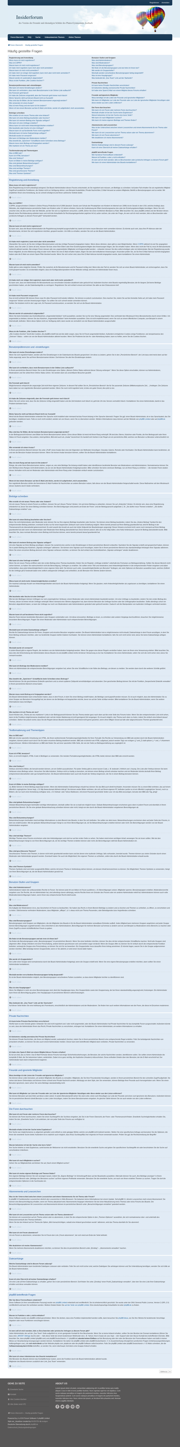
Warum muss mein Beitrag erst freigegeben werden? (29, 143)
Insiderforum (29, 17)
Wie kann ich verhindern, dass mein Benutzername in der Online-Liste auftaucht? (40, 90)
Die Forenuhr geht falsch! (18, 93)
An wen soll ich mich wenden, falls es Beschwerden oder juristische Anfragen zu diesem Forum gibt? (130, 160)
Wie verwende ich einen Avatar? (21, 103)
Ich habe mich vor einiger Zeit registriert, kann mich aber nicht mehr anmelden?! (39, 73)
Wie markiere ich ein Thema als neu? (23, 146)
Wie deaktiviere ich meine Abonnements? (107, 138)
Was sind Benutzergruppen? (102, 65)
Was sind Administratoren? (102, 60)
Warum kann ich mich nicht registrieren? (24, 65)
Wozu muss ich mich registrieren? (22, 60)
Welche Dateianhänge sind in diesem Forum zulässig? (112, 145)
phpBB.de (161, 419)
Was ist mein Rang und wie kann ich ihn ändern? (28, 106)
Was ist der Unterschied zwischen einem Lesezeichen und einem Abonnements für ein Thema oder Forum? (129, 129)
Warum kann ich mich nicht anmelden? (24, 70)
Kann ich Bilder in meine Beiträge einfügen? (26, 161)
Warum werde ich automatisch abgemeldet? (26, 78)
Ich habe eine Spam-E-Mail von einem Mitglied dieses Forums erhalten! (119, 90)
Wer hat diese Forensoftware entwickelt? (107, 155)
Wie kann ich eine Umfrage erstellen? (23, 123)
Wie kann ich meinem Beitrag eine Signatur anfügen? (29, 121)
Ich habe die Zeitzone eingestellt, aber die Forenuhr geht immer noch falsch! (38, 95)
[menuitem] (12, 1427)
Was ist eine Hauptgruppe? (102, 76)
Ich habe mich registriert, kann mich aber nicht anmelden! (31, 68)
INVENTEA (35, 1421)
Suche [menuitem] (37, 37)
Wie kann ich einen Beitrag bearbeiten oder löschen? (29, 118)
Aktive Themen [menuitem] (75, 37)
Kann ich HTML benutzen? (19, 156)
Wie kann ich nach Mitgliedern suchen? (107, 118)
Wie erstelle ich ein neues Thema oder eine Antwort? (29, 115)
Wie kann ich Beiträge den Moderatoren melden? (28, 138)
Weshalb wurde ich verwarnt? (20, 136)
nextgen (45, 1421)
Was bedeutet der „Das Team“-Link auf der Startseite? (112, 78)
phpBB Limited (144, 419)
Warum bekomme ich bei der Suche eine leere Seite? (112, 115)
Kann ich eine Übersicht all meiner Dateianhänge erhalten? (114, 148)
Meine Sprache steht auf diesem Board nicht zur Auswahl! (31, 98)
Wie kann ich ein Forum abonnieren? (106, 135)
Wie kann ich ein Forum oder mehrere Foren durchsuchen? (114, 110)
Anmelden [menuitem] (165, 3)
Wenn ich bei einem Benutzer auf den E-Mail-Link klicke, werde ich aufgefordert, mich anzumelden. (47, 108)
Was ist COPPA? (15, 63)
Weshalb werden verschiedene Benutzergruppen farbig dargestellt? (117, 73)
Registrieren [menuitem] (154, 3)
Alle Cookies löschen (18, 1399)
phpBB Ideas (123, 1318)
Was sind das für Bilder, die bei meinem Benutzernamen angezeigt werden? (38, 101)
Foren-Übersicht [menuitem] (17, 37)
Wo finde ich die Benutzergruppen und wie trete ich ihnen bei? (115, 68)
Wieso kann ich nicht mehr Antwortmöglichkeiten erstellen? (31, 126)
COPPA (141, 244)
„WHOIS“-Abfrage (24, 1336)
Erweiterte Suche (16, 1389)
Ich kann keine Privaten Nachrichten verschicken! (110, 85)
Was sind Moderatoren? (101, 63)
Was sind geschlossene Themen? (22, 171)
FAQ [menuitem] (29, 37)
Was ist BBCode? (15, 153)
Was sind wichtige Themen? (20, 168)
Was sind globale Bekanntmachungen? (24, 163)
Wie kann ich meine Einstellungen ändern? (25, 88)
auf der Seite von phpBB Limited (77, 1305)
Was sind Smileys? (16, 158)
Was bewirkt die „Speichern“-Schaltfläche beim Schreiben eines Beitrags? (37, 141)
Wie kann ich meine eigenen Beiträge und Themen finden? (114, 120)
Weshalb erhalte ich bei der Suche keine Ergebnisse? (112, 113)
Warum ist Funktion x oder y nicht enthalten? (108, 157)
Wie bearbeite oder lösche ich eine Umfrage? (26, 128)
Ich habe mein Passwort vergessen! (22, 76)
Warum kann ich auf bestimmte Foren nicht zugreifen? (29, 131)
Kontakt (13, 1394)
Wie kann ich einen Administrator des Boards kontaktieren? (114, 162)
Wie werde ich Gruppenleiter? (103, 70)
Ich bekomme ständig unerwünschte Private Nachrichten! (113, 88)
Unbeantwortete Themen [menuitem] (54, 37)
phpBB (19, 1418)
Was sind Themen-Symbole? (20, 173)
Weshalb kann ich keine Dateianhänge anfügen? (28, 133)
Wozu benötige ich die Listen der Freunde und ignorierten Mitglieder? (118, 98)
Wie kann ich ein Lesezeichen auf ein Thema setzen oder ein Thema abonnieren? (123, 133)
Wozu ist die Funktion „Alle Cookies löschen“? (26, 81)
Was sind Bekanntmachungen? (21, 166)
